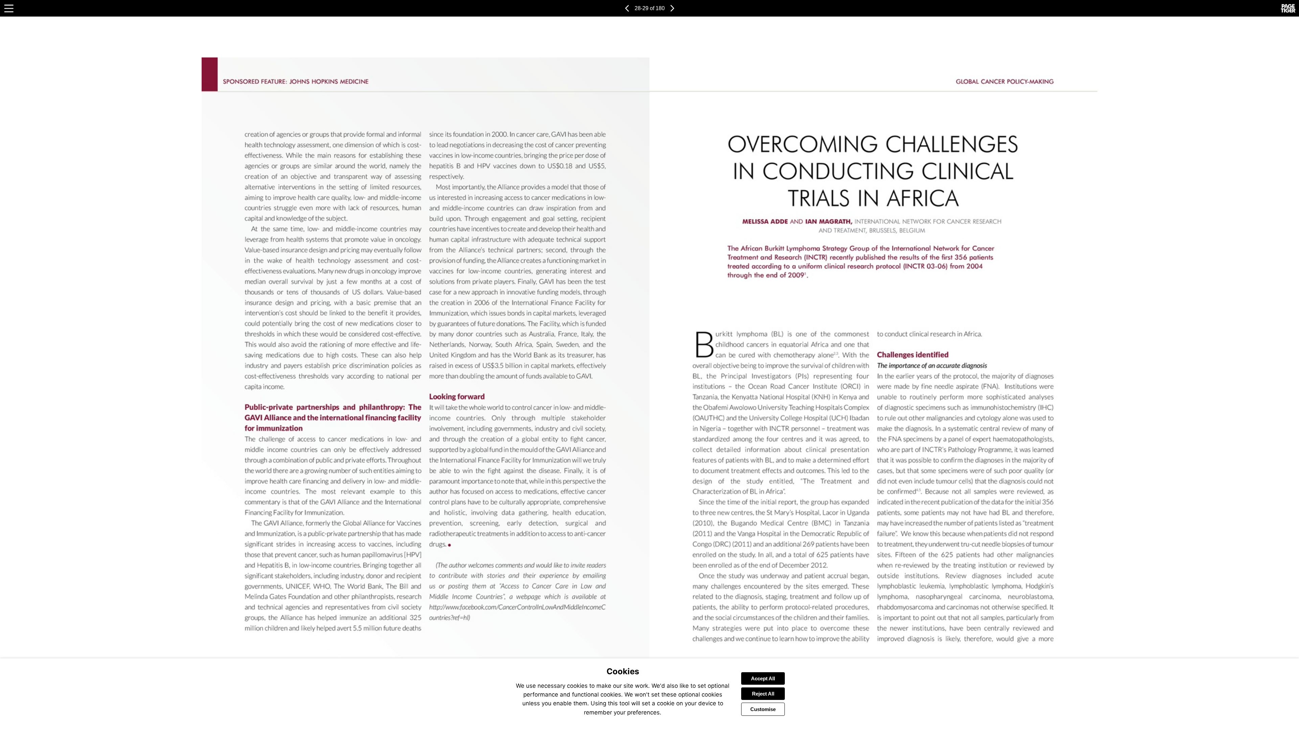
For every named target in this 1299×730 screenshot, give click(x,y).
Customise (763, 709)
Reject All (763, 694)
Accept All (763, 678)
